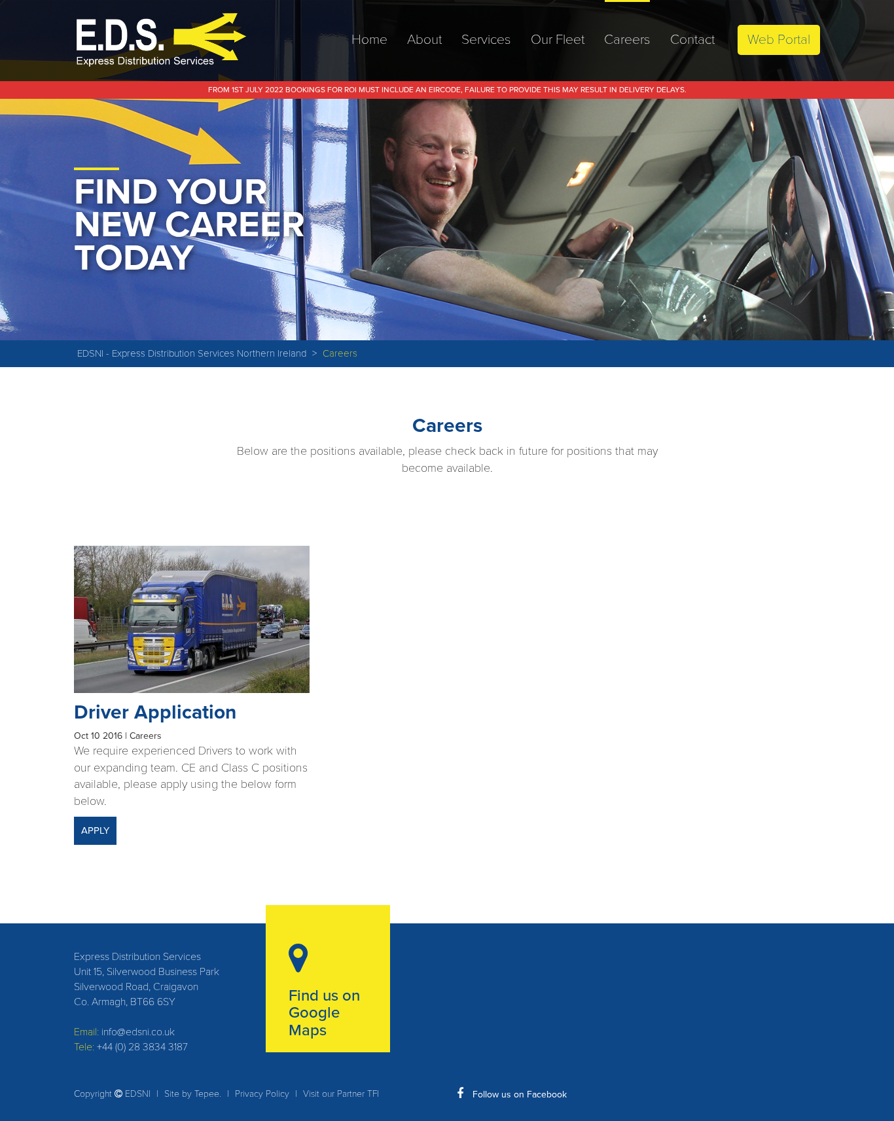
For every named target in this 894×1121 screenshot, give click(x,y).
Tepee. (207, 1093)
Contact (692, 39)
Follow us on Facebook (518, 1094)
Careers (627, 39)
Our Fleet (557, 39)
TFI (373, 1093)
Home (369, 39)
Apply (95, 830)
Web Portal (778, 39)
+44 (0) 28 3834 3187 (142, 1047)
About (424, 39)
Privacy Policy (262, 1093)
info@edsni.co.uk (138, 1032)
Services (486, 39)
